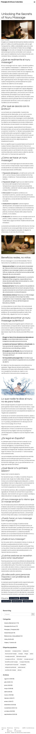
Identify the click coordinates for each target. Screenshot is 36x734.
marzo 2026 (8, 695)
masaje (20, 653)
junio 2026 (8, 685)
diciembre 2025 (10, 704)
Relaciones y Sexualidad (13, 636)
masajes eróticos (10, 659)
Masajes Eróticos (11, 626)
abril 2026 (8, 691)
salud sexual (21, 667)
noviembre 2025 (10, 708)
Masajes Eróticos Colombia (12, 2)
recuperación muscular (11, 664)
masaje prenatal (10, 656)
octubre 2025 (9, 711)
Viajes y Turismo (10, 642)
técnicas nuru (6, 601)
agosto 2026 (9, 678)
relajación (26, 651)
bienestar (8, 651)
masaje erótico (27, 601)
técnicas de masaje (11, 653)
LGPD (24, 728)
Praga (26, 653)
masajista (23, 664)
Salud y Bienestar (11, 623)
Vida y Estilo (9, 639)
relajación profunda (10, 667)
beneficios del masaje (11, 662)
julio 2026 (8, 682)
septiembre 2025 (10, 714)
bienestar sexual (21, 656)
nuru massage (14, 598)
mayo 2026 (8, 688)
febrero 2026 (9, 698)
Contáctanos (30, 728)
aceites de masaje (10, 670)
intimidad (19, 659)
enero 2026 (8, 701)
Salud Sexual (9, 632)
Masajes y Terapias (11, 629)
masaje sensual (28, 659)
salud (31, 653)
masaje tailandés (24, 662)
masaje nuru (24, 598)
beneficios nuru (16, 601)
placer (19, 670)
